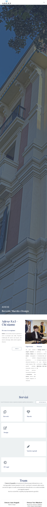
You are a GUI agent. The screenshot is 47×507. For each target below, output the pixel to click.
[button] (16, 348)
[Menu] (44, 2)
